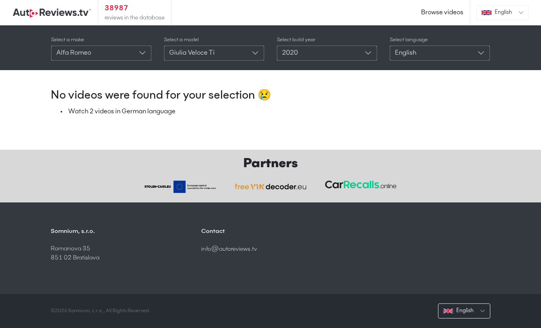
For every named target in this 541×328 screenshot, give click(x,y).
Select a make (67, 39)
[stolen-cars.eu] (180, 187)
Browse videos (442, 13)
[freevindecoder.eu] (270, 187)
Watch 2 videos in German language (121, 112)
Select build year (296, 39)
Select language (409, 39)
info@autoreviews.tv (229, 249)
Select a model (181, 39)
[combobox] (101, 53)
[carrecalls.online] (360, 185)
